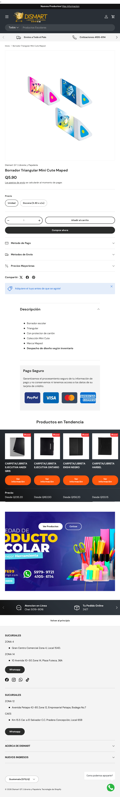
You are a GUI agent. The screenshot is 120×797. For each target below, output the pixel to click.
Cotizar (73, 526)
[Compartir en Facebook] (27, 277)
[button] (113, 16)
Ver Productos (50, 526)
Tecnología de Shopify (51, 789)
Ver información (18, 480)
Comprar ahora (60, 230)
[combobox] (60, 27)
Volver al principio (60, 620)
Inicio (7, 46)
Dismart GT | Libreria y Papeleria (21, 165)
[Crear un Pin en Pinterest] (33, 277)
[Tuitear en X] (21, 277)
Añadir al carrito (80, 220)
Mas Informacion (70, 6)
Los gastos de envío (15, 182)
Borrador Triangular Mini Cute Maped (29, 46)
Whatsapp (14, 669)
